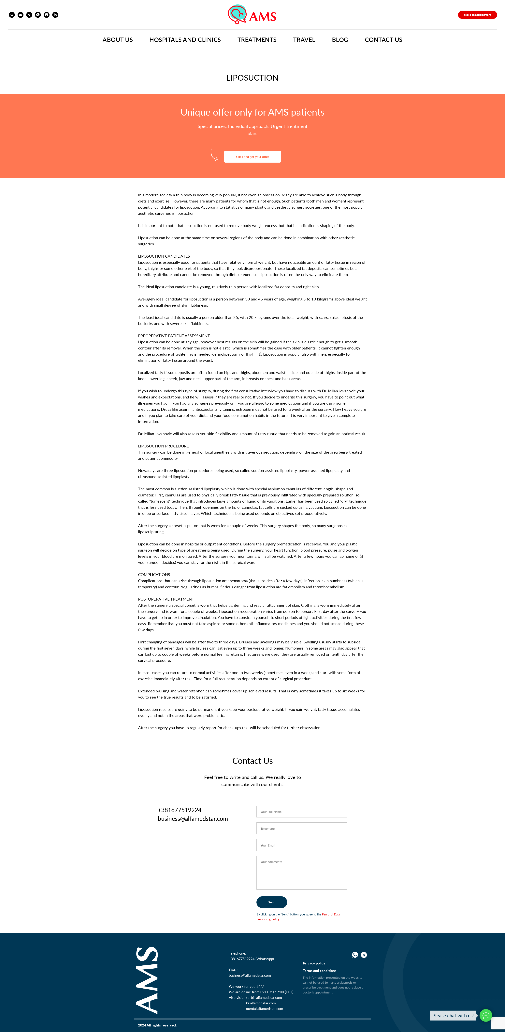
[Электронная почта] (20, 15)
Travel (304, 39)
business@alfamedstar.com (250, 975)
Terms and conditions (319, 970)
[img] (364, 955)
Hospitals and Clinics (185, 39)
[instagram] (47, 15)
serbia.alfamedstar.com (264, 997)
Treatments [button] (257, 39)
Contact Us (383, 39)
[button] (477, 15)
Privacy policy (314, 963)
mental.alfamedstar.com (264, 1008)
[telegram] (29, 15)
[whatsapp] (38, 15)
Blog (340, 39)
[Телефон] (12, 15)
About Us (118, 39)
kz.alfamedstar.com (261, 1003)
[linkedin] (55, 15)
